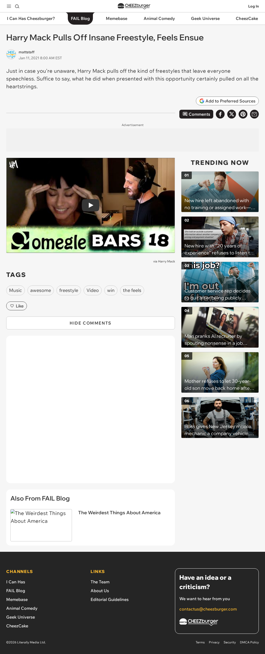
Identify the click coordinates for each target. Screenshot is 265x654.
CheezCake (17, 625)
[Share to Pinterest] (243, 114)
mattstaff (26, 52)
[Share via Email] (254, 114)
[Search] (17, 6)
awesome (40, 290)
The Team (100, 581)
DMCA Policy (249, 642)
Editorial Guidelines (110, 599)
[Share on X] (231, 114)
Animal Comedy (22, 608)
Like (20, 305)
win (111, 290)
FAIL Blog (15, 590)
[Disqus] (90, 412)
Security (230, 642)
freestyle (68, 290)
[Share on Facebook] (220, 114)
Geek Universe (20, 617)
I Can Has (15, 581)
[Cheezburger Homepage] (134, 6)
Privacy (214, 642)
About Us (100, 590)
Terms (200, 642)
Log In (253, 6)
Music (15, 290)
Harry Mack (166, 261)
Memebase (17, 599)
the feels (132, 290)
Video (92, 290)
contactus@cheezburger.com (208, 609)
